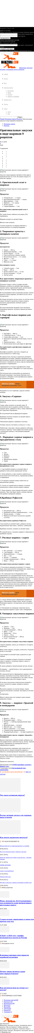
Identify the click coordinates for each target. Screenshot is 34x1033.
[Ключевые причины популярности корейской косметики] (4, 951)
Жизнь (9, 93)
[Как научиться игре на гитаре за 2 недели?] (4, 984)
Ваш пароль (21, 36)
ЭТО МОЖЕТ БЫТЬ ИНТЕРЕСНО (12, 772)
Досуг (9, 112)
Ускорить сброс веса (5, 876)
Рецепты (10, 95)
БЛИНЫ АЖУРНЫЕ (5, 865)
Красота (6, 79)
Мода (5, 83)
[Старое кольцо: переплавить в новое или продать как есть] (4, 915)
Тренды (6, 104)
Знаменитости (7, 100)
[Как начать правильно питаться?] (10, 834)
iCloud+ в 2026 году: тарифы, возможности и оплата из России (13, 937)
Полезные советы (8, 88)
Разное (5, 109)
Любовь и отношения (13, 96)
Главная (6, 74)
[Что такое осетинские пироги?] (10, 791)
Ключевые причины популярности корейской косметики (14, 956)
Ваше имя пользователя (25, 34)
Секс (9, 114)
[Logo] (9, 59)
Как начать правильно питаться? (14, 837)
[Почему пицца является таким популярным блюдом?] (4, 968)
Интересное (11, 91)
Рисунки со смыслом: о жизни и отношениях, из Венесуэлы (16, 882)
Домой (2, 119)
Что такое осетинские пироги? (12, 795)
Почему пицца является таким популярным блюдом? (12, 973)
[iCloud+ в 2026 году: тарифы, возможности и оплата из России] (4, 932)
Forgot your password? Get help (9, 40)
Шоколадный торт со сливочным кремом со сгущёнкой (14, 846)
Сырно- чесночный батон (7, 871)
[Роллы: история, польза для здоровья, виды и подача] (10, 811)
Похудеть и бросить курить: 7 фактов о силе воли (13, 851)
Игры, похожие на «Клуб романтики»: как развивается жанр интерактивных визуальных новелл (16, 903)
